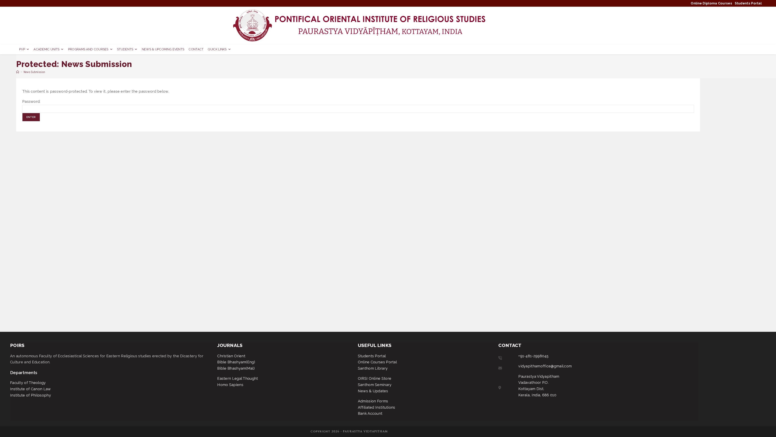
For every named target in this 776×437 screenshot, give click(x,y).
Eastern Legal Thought (237, 378)
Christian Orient (231, 356)
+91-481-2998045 (533, 356)
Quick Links (217, 49)
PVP (22, 49)
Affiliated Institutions (376, 407)
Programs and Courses (88, 49)
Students (125, 49)
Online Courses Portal (377, 362)
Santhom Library (373, 368)
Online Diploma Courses (711, 3)
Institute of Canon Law (30, 389)
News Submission (34, 72)
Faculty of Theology (28, 383)
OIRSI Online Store (374, 378)
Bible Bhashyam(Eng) (236, 362)
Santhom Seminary (375, 385)
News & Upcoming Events (163, 49)
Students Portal (748, 3)
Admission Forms (373, 401)
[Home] (17, 72)
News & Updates (373, 391)
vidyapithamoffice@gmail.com (545, 366)
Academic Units (46, 49)
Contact (196, 49)
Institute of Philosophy (30, 395)
